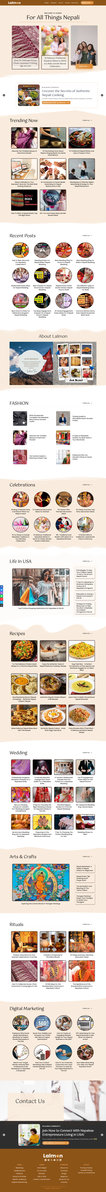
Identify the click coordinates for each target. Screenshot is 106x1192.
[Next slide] (102, 95)
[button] (1, 586)
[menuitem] (47, 3)
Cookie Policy (86, 1170)
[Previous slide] (4, 95)
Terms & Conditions (86, 1173)
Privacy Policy (86, 1168)
